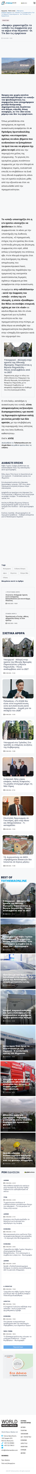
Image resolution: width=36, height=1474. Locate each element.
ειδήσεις (5, 447)
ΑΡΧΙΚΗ (23, 1427)
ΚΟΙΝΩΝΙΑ (7, 1229)
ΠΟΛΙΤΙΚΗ (24, 1430)
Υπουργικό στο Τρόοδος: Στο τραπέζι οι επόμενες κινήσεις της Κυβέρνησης (18, 745)
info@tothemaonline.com (10, 1450)
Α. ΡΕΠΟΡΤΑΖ (8, 1286)
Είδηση (5, 577)
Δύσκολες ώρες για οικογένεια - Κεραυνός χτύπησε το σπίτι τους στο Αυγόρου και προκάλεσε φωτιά (17, 1120)
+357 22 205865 (9, 1443)
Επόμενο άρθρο (11, 613)
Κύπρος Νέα (24, 573)
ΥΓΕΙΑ (5, 1197)
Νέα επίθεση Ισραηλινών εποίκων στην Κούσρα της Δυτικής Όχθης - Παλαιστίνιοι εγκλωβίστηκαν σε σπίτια (17, 1188)
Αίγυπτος (13, 573)
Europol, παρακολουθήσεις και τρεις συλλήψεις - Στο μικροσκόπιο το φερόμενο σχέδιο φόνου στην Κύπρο (17, 1014)
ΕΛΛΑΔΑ (23, 1450)
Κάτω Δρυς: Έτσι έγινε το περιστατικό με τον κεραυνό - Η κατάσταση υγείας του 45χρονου (17, 476)
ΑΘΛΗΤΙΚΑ (24, 1446)
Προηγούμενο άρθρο (13, 592)
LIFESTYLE (7, 1301)
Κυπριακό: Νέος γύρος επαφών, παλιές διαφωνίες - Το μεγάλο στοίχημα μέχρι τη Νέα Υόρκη (18, 782)
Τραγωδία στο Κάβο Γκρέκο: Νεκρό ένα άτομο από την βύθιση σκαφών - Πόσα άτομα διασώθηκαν (17, 1294)
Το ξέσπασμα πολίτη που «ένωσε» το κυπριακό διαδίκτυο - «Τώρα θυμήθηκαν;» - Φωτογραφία (18, 1338)
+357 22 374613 (9, 1445)
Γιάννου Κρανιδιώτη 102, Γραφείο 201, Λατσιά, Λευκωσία (9, 1438)
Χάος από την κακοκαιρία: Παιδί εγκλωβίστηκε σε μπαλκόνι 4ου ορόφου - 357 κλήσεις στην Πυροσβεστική (17, 1084)
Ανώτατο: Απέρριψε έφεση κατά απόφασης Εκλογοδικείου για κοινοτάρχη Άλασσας (18, 598)
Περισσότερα (18, 1347)
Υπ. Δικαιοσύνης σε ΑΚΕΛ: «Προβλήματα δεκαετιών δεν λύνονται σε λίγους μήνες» (18, 859)
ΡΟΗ (10, 1172)
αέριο (5, 573)
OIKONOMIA (24, 1434)
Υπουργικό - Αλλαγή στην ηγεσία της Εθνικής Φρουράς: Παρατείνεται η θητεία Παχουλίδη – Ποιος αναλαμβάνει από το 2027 (18, 366)
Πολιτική (11, 11)
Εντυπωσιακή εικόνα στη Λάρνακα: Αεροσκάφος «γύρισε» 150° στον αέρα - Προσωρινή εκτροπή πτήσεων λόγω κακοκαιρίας (16, 485)
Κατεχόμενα (7, 568)
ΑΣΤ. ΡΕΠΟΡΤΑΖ (26, 1437)
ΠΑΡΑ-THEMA (8, 1331)
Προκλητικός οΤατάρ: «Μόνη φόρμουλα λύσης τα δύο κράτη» (17, 618)
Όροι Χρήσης (6, 1460)
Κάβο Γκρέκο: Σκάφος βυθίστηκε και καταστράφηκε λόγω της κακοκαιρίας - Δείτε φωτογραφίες (16, 468)
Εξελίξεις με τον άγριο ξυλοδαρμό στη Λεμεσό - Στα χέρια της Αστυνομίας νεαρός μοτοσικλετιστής (18, 978)
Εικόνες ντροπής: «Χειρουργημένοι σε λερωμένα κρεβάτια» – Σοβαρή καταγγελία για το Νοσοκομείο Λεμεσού (18, 515)
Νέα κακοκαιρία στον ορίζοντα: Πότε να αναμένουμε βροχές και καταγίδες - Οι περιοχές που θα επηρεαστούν (18, 1236)
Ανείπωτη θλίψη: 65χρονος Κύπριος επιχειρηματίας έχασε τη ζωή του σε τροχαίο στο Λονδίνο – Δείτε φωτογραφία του (18, 506)
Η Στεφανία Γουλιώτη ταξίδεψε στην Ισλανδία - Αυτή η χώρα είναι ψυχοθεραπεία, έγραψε (17, 1308)
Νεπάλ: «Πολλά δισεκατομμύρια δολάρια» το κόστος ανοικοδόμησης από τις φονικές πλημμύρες (18, 1157)
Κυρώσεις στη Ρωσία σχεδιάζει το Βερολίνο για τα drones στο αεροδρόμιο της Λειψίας (17, 1221)
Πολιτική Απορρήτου (8, 1463)
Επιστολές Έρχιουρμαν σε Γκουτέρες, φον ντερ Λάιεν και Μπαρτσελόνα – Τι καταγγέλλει (16, 822)
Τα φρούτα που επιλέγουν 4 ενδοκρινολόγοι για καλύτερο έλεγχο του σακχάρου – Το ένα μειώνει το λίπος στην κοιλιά (18, 1205)
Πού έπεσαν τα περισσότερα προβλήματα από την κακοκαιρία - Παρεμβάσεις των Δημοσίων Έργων (17, 1323)
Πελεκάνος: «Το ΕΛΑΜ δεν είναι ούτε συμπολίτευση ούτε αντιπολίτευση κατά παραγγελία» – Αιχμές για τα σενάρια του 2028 (17, 706)
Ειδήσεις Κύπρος (20, 568)
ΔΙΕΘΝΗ (6, 1180)
